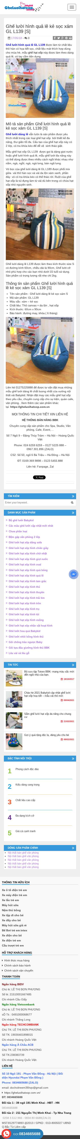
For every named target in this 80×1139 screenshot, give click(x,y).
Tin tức (13, 664)
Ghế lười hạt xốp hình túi (24, 614)
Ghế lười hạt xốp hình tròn (25, 603)
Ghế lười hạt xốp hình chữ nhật (28, 553)
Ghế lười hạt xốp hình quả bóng (28, 570)
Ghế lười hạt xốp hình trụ (24, 609)
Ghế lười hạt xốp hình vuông (26, 620)
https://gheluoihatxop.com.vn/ (22, 1092)
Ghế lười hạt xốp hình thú (24, 586)
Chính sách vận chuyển (18, 970)
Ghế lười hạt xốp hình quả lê (26, 575)
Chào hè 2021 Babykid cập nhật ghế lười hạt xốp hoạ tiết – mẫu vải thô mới (47, 694)
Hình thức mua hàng (17, 960)
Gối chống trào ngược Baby (25, 642)
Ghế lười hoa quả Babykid (24, 631)
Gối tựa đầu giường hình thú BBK (29, 647)
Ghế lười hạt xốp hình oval (25, 564)
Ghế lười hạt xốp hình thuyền (26, 592)
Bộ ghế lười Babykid (21, 520)
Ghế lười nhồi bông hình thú (26, 636)
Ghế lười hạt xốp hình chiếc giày (28, 548)
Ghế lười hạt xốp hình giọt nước (28, 559)
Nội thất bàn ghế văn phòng (23, 852)
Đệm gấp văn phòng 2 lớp (24, 537)
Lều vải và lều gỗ (19, 653)
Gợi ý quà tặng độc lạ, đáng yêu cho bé (46, 735)
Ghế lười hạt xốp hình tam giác (27, 581)
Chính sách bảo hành (17, 965)
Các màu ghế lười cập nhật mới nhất (31, 525)
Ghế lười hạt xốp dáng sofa (25, 542)
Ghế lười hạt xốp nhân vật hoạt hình (30, 625)
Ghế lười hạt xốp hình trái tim (27, 597)
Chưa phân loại (18, 531)
